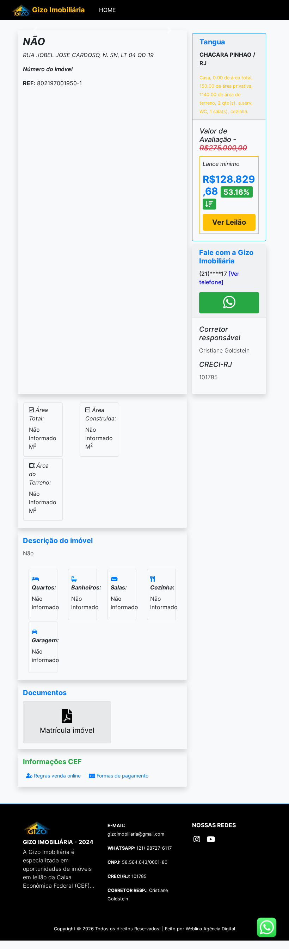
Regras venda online (56, 776)
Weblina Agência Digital (210, 928)
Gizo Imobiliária (58, 10)
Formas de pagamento (121, 776)
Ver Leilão (229, 222)
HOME (109, 9)
